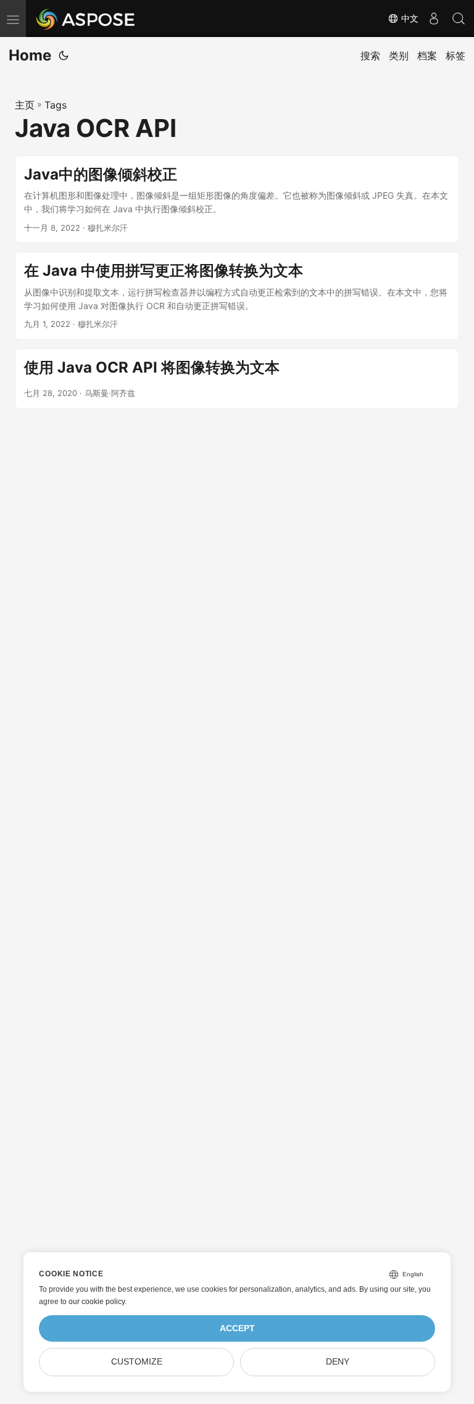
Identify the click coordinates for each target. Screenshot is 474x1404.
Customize (136, 1361)
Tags (55, 105)
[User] (434, 18)
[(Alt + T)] (63, 55)
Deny (337, 1361)
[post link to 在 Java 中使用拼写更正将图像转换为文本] (237, 295)
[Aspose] (86, 18)
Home (30, 55)
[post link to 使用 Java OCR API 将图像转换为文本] (237, 378)
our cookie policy (97, 1301)
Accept (237, 1328)
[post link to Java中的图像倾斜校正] (237, 199)
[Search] (458, 18)
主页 (25, 105)
